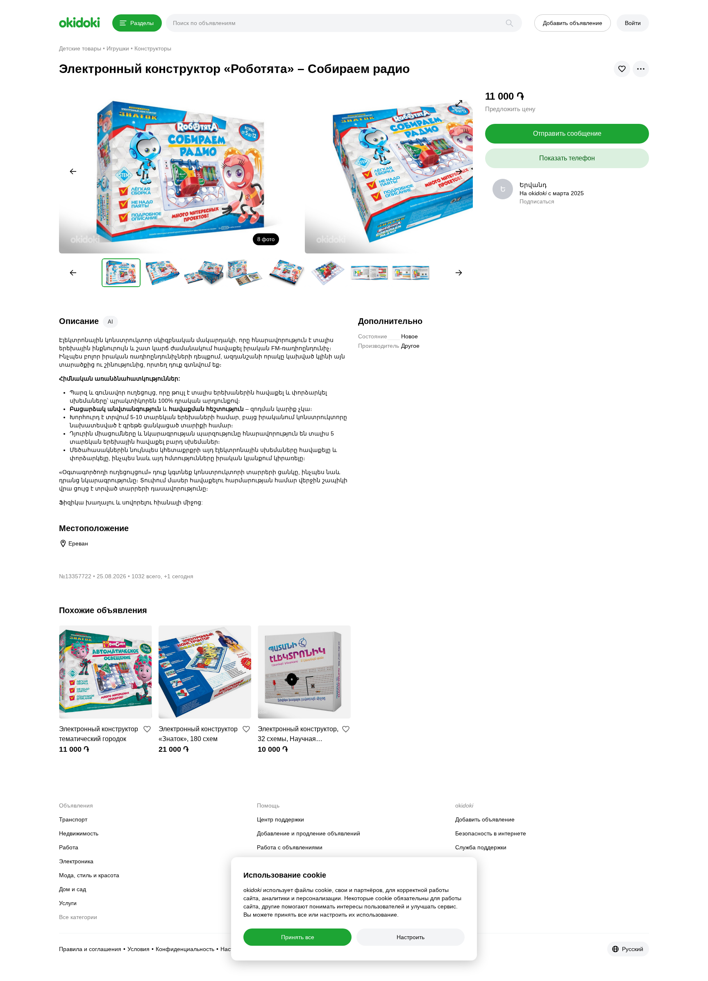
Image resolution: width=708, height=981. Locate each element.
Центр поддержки (280, 819)
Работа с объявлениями (289, 847)
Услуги (68, 903)
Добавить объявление (485, 819)
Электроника (76, 861)
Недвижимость (78, 833)
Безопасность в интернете (490, 833)
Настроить (410, 937)
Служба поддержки (480, 847)
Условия (138, 949)
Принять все (297, 937)
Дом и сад (72, 889)
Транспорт (73, 819)
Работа (68, 847)
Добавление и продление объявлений (308, 833)
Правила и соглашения (90, 949)
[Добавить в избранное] (147, 729)
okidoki (79, 22)
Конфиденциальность (185, 949)
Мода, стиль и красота (89, 875)
